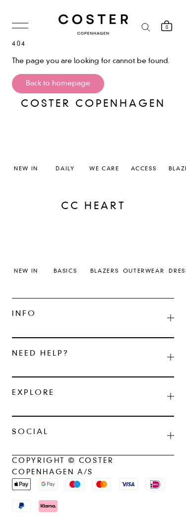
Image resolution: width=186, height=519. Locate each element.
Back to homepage (58, 83)
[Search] (145, 26)
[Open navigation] (20, 26)
